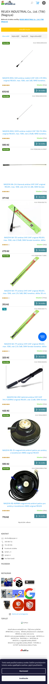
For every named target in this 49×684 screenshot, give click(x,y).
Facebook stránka (11, 548)
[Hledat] (32, 3)
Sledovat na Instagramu (20, 614)
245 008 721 (8, 542)
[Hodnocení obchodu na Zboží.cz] (24, 650)
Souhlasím (23, 678)
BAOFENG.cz (24, 638)
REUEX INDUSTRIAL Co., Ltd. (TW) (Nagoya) (22, 20)
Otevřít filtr (24, 30)
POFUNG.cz (37, 643)
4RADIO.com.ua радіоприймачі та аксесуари (20, 636)
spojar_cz (8, 552)
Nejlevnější (15, 36)
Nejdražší (25, 36)
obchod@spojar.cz (11, 538)
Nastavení (23, 671)
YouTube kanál (9, 558)
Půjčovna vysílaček (34, 629)
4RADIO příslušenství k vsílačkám (32, 632)
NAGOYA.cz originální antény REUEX (24, 640)
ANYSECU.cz (40, 636)
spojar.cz (8, 555)
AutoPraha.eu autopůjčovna (17, 629)
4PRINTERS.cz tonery (13, 632)
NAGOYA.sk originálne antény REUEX (20, 643)
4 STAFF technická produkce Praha (25, 645)
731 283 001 (8, 545)
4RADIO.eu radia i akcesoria (24, 634)
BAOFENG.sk (34, 638)
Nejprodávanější (35, 36)
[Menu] (44, 3)
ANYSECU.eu (15, 638)
